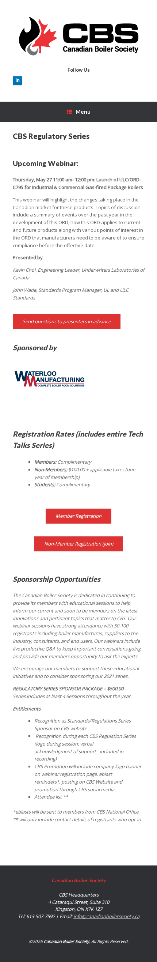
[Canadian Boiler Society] (78, 36)
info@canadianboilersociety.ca (106, 916)
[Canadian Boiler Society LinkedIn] (17, 80)
